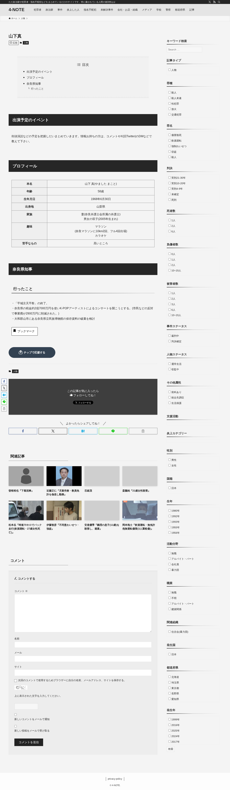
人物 (26, 43)
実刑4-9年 (177, 188)
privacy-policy (115, 778)
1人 (173, 220)
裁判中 (175, 335)
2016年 (175, 725)
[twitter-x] (209, 2)
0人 (173, 254)
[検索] (219, 2)
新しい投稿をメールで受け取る (32, 730)
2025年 (175, 730)
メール (18, 652)
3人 (173, 304)
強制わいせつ (179, 146)
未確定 (175, 194)
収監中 (175, 369)
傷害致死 (176, 135)
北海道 (175, 677)
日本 (173, 488)
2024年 (175, 736)
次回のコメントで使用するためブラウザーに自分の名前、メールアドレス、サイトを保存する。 (72, 680)
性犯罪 (175, 103)
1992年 (175, 516)
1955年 (175, 527)
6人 (173, 231)
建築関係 (176, 609)
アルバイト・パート (182, 558)
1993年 (175, 521)
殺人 (173, 92)
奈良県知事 (34, 83)
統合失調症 (177, 397)
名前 (16, 638)
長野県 (175, 693)
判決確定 (176, 341)
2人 (173, 225)
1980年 (175, 510)
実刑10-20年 (178, 183)
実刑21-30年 (178, 177)
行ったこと (37, 88)
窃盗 (173, 151)
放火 (173, 109)
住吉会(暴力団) (179, 631)
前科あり (176, 392)
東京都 (175, 688)
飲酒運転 (176, 140)
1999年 (175, 719)
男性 (173, 460)
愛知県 (175, 699)
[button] (23, 431)
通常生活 (176, 364)
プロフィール (35, 77)
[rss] (214, 2)
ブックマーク (26, 331)
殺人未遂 (176, 98)
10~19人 (176, 270)
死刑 (173, 199)
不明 (173, 598)
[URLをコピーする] (143, 431)
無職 (173, 553)
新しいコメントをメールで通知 (32, 719)
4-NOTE (16, 10)
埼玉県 (175, 682)
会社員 (175, 564)
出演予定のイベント (39, 71)
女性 (173, 465)
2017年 (175, 741)
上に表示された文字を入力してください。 (38, 695)
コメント (21, 591)
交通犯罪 (176, 114)
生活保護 (176, 403)
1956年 (175, 532)
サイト (18, 666)
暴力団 (175, 569)
